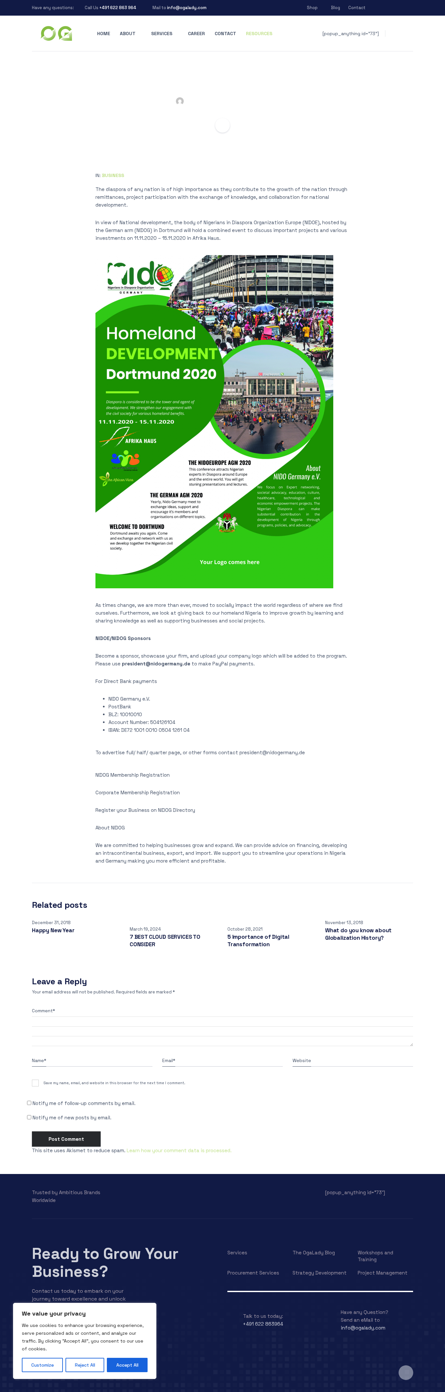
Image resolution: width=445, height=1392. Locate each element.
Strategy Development (320, 1273)
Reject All (85, 1365)
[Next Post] (435, 83)
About (128, 33)
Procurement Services (253, 1273)
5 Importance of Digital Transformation (258, 940)
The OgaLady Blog (314, 1252)
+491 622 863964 (263, 1324)
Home (103, 33)
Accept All (127, 1365)
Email (168, 1060)
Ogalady (218, 101)
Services (161, 33)
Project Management (383, 1273)
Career (196, 33)
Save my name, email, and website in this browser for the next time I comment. (114, 1083)
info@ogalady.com (187, 7)
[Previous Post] (10, 83)
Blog (335, 7)
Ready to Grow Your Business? (105, 1262)
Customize (42, 1365)
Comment (43, 1011)
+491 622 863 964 (117, 7)
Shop (312, 7)
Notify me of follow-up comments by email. (84, 1103)
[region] (84, 1341)
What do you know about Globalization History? (358, 934)
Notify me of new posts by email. (72, 1117)
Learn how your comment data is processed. (179, 1150)
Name (39, 1060)
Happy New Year (53, 930)
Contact (357, 7)
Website (302, 1060)
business (113, 175)
